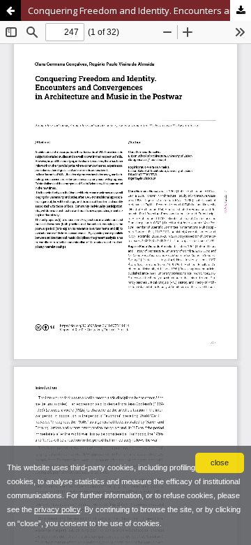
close (220, 462)
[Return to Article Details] (10, 10)
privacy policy (57, 509)
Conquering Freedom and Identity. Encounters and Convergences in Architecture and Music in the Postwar (139, 10)
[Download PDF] (240, 10)
